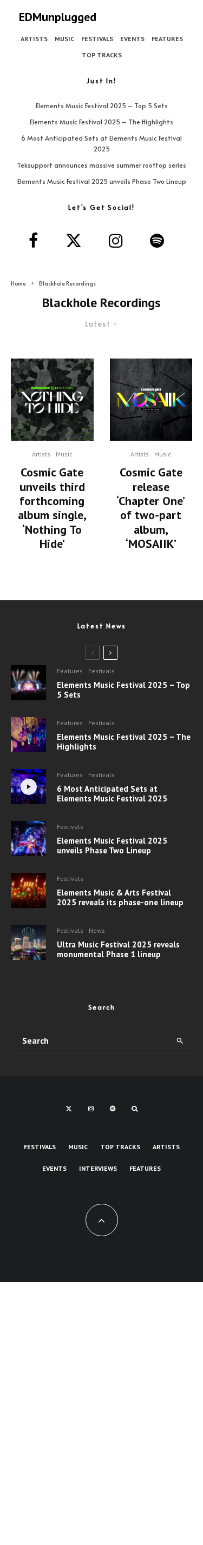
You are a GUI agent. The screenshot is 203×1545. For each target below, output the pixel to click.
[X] (68, 1108)
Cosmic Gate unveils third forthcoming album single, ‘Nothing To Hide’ (52, 508)
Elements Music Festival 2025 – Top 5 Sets (102, 105)
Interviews (98, 1168)
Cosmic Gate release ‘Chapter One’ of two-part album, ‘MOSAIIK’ (150, 508)
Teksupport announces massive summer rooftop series (101, 165)
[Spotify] (112, 1108)
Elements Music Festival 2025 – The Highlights (101, 121)
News (97, 930)
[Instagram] (91, 1108)
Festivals (97, 39)
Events (132, 39)
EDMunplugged (57, 17)
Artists (34, 39)
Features (167, 39)
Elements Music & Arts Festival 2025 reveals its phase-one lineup (120, 897)
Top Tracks (102, 55)
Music (64, 39)
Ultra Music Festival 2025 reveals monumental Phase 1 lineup (118, 949)
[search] (180, 1040)
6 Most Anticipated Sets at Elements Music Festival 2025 (112, 794)
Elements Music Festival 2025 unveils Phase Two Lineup (101, 181)
